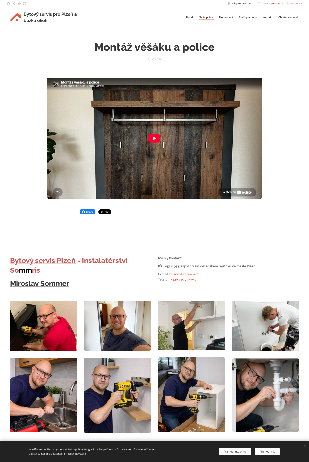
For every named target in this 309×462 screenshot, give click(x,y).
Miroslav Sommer (39, 283)
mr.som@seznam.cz (272, 3)
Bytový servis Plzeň (43, 260)
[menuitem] (190, 17)
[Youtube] (19, 4)
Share (89, 211)
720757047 (296, 3)
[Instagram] (24, 4)
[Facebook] (8, 4)
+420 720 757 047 (184, 279)
